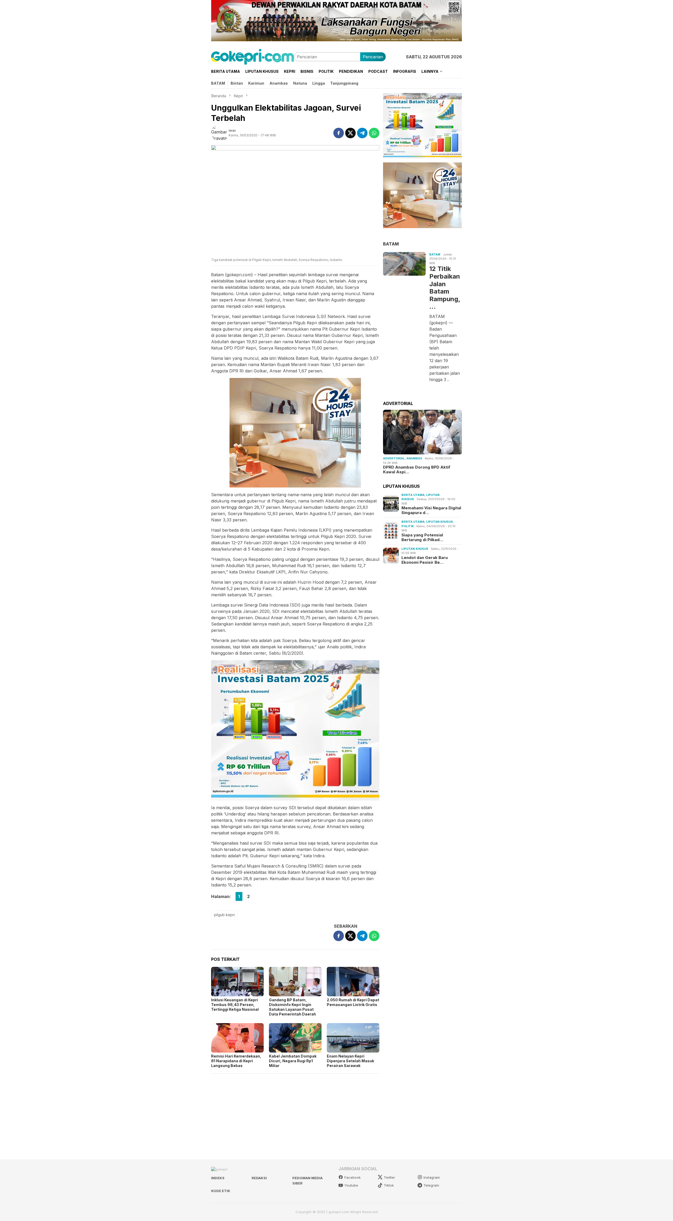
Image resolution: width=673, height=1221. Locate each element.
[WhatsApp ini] (374, 133)
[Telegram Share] (362, 133)
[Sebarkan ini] (338, 133)
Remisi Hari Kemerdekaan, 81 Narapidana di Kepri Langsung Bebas (236, 1061)
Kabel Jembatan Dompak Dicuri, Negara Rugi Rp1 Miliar (293, 1061)
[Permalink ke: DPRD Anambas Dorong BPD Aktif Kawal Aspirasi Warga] (422, 432)
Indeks (218, 1178)
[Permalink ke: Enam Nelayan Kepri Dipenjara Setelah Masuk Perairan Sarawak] (353, 1038)
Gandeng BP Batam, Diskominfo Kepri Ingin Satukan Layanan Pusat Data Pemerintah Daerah (292, 1007)
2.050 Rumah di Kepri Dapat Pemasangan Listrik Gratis (353, 1002)
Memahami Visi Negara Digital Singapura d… (431, 510)
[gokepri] (252, 56)
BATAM (391, 243)
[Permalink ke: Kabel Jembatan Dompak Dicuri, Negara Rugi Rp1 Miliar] (295, 1038)
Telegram (431, 1185)
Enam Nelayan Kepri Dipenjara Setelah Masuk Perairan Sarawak (350, 1061)
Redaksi (259, 1178)
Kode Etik (220, 1191)
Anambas (414, 458)
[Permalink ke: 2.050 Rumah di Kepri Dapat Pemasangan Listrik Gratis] (353, 981)
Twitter (389, 1177)
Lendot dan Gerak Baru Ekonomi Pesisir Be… (424, 560)
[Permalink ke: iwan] (220, 132)
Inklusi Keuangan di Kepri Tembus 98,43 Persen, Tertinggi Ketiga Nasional (235, 1005)
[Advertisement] (295, 1114)
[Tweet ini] (350, 133)
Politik (407, 526)
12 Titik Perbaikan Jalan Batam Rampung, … (444, 287)
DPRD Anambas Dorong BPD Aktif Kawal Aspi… (416, 469)
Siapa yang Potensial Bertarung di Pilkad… (422, 537)
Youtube (351, 1185)
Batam (434, 254)
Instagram (432, 1177)
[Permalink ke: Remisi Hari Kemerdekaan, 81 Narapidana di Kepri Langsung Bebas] (237, 1038)
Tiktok (389, 1185)
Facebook (352, 1177)
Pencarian (373, 56)
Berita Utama (413, 494)
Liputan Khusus (439, 522)
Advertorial (394, 458)
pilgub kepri (224, 914)
